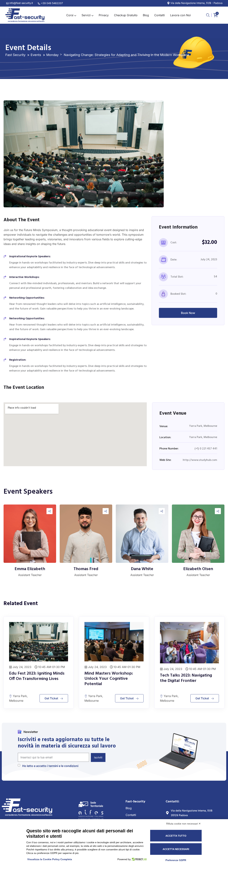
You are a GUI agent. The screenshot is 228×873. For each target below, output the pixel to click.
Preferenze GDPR (175, 860)
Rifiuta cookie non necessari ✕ (183, 823)
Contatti (131, 815)
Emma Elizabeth (30, 569)
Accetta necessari (176, 849)
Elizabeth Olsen (198, 569)
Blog (129, 808)
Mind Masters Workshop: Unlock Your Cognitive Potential (108, 679)
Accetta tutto (175, 835)
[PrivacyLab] (139, 859)
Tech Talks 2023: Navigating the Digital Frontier (186, 678)
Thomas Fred (86, 569)
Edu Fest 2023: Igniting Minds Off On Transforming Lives (36, 676)
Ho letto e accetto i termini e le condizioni (50, 766)
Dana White (142, 569)
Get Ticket (51, 698)
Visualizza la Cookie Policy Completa (49, 859)
